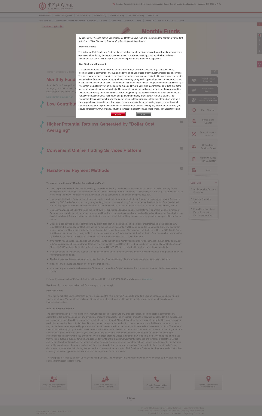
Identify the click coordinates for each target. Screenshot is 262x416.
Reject (143, 114)
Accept (118, 114)
